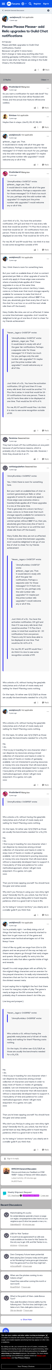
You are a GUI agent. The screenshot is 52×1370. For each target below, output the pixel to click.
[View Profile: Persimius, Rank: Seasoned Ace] (5, 439)
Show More (27, 1319)
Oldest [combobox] (45, 80)
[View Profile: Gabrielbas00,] (6, 1214)
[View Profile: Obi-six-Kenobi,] (6, 1298)
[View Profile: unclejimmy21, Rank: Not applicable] (5, 19)
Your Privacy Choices (26, 1366)
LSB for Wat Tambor (19, 1233)
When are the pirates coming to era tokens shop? (26, 1276)
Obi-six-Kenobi (16, 1310)
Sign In (46, 4)
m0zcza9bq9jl (15, 1266)
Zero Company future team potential (27, 1254)
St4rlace (12, 115)
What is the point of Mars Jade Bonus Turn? (27, 1297)
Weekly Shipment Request (20, 1192)
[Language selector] (24, 3)
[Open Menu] (48, 10)
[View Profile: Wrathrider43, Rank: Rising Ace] (5, 88)
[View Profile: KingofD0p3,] (6, 1277)
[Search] (30, 3)
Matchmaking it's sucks (20, 1213)
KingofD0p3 (15, 1287)
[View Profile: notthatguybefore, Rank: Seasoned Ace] (5, 468)
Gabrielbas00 (15, 1224)
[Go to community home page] (13, 4)
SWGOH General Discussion (14, 10)
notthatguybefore (16, 467)
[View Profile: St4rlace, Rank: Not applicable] (5, 116)
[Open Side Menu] (3, 4)
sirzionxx (13, 1245)
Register (37, 4)
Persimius (13, 438)
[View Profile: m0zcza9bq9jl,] (6, 1256)
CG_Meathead (13, 1195)
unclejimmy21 (15, 17)
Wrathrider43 (15, 87)
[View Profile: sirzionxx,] (6, 1235)
